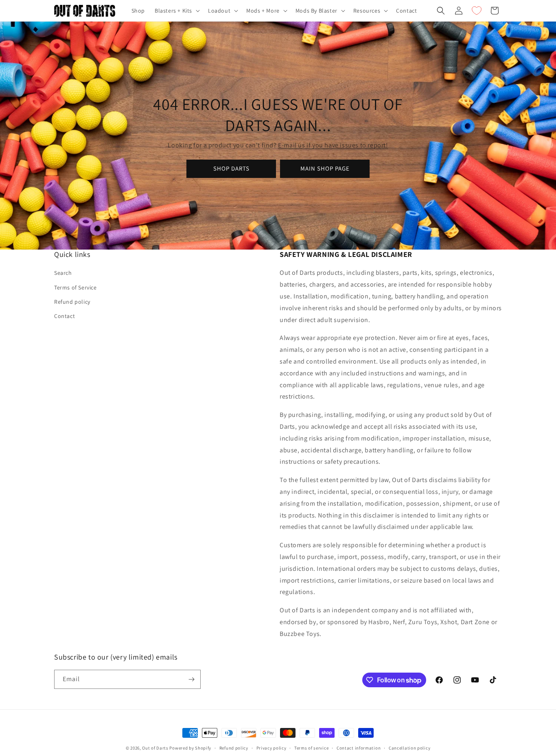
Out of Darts (155, 748)
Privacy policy (271, 748)
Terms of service (311, 748)
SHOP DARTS (231, 168)
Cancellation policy (409, 748)
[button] (176, 10)
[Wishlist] (477, 11)
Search (63, 272)
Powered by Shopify (190, 748)
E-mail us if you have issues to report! (333, 145)
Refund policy (72, 301)
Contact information (359, 748)
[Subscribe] (191, 679)
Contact (64, 316)
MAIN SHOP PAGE (325, 168)
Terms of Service (75, 287)
